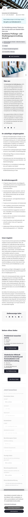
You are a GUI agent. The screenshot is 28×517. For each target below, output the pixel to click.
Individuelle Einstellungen (10, 504)
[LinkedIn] (11, 128)
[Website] (5, 128)
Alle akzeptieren (14, 511)
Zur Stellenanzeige (11, 348)
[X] (15, 317)
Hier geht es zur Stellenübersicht (12, 22)
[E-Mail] (19, 317)
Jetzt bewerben (15, 56)
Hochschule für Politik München (10, 13)
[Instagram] (14, 128)
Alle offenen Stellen (14, 379)
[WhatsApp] (22, 317)
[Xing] (6, 317)
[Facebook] (8, 128)
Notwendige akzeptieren (14, 507)
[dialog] (14, 504)
